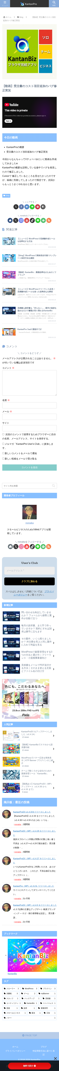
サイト (5, 423)
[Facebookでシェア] (21, 206)
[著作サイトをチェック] (10, 220)
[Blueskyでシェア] (35, 849)
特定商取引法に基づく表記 (44, 1053)
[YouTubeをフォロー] (26, 220)
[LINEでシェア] (32, 206)
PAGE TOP (31, 1035)
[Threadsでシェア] (22, 857)
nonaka (29, 523)
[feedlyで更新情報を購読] (43, 220)
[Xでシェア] (15, 206)
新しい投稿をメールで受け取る (21, 458)
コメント (8, 368)
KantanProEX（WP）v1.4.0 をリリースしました (35, 905)
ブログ (44, 1047)
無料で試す (28, 1065)
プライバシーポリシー (15, 1051)
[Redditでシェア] (35, 857)
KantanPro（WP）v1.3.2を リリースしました (33, 886)
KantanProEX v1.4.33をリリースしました (32, 812)
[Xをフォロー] (15, 220)
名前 (6, 400)
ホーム (15, 1047)
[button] (43, 206)
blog (7, 196)
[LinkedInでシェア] (35, 865)
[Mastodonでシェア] (22, 849)
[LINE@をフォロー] (37, 220)
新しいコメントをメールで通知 (21, 453)
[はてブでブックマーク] (26, 206)
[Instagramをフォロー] (21, 220)
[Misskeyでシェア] (48, 849)
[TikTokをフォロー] (32, 220)
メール (7, 411)
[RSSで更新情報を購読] (48, 220)
